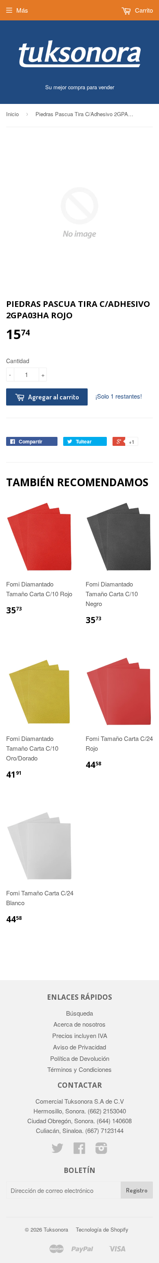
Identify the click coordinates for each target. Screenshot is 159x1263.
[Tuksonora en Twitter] (57, 1150)
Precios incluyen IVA (79, 1035)
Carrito (143, 10)
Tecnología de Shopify (102, 1229)
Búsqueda (79, 1013)
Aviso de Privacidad (79, 1047)
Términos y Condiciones (79, 1069)
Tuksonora (56, 1229)
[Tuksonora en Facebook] (79, 1150)
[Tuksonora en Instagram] (101, 1150)
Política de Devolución (79, 1058)
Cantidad (17, 361)
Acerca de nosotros (79, 1024)
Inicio (12, 114)
